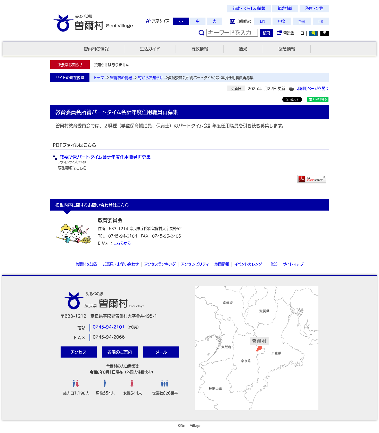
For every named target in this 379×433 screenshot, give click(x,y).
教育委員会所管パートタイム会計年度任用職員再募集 (210, 78)
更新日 (236, 88)
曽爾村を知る (86, 264)
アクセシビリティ (195, 264)
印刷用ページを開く (312, 88)
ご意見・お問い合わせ (121, 264)
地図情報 (222, 264)
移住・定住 (314, 8)
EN (262, 21)
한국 (302, 21)
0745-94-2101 (109, 327)
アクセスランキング (160, 264)
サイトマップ (293, 264)
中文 (281, 21)
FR (320, 21)
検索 (266, 33)
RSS (274, 264)
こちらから (122, 243)
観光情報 (285, 8)
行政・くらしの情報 (249, 8)
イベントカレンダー (249, 264)
